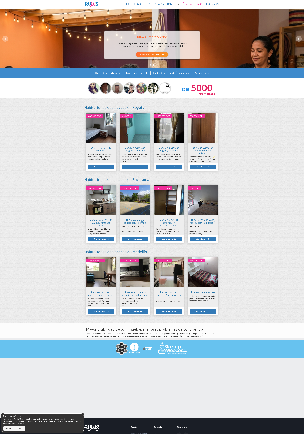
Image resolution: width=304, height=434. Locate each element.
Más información (101, 167)
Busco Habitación (139, 54)
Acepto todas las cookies (14, 428)
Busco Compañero (164, 54)
